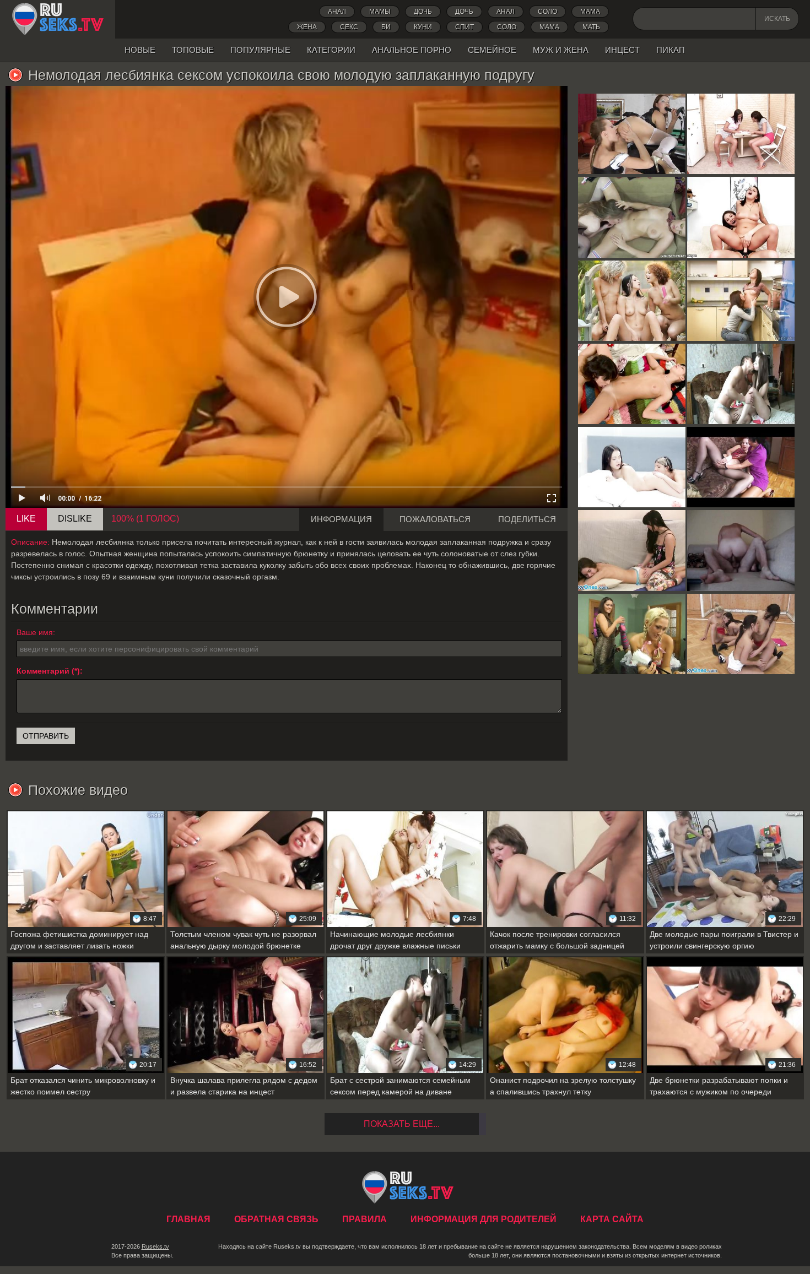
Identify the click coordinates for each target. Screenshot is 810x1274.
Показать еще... (402, 1124)
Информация (341, 519)
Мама (590, 11)
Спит (464, 27)
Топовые (193, 50)
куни (423, 27)
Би (386, 27)
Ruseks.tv (155, 1246)
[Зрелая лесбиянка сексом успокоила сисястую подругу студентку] (631, 217)
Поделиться (527, 519)
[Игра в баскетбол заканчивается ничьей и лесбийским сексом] (741, 634)
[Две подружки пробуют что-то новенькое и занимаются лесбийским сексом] (631, 384)
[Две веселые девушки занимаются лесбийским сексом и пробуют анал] (741, 217)
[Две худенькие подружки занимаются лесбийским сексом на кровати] (631, 467)
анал (505, 11)
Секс (349, 27)
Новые (140, 50)
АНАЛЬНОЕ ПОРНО (411, 50)
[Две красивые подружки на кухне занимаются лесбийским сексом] (741, 301)
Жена (307, 27)
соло (506, 27)
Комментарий (43, 670)
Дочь (464, 11)
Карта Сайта (612, 1219)
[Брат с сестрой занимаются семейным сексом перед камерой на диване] (741, 384)
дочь (423, 11)
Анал (337, 11)
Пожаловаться (435, 519)
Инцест (622, 50)
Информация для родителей (484, 1219)
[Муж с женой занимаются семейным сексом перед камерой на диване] (741, 550)
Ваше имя (35, 632)
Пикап (670, 50)
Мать (591, 27)
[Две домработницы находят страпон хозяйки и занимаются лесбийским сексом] (631, 134)
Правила (364, 1219)
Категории (331, 50)
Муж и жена (560, 50)
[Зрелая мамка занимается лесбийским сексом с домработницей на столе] (631, 634)
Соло (547, 11)
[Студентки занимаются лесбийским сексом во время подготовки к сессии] (741, 134)
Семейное (492, 50)
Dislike (75, 518)
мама (549, 27)
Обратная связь (276, 1219)
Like (26, 518)
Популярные (260, 50)
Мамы (380, 11)
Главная (57, 19)
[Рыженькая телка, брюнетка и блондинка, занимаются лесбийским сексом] (631, 301)
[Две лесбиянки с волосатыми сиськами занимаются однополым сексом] (631, 550)
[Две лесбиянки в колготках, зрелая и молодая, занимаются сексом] (741, 467)
